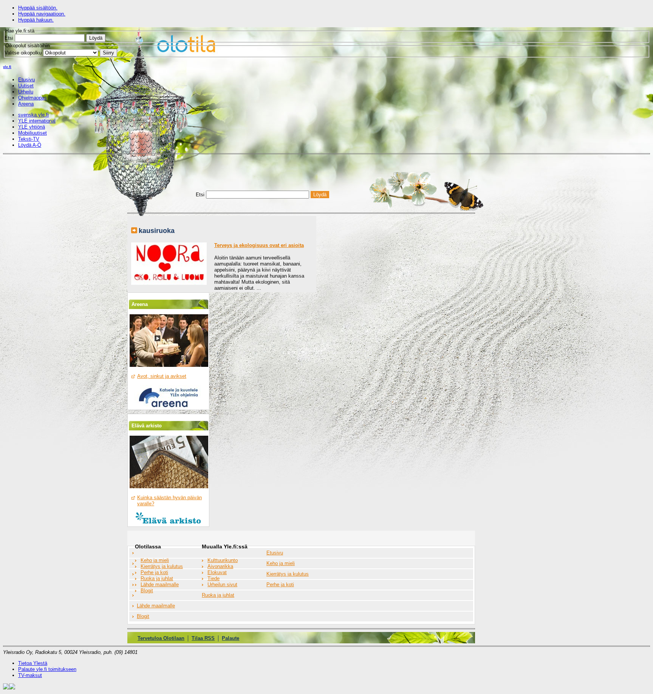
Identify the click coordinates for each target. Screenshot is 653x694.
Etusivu (274, 553)
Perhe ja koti (154, 572)
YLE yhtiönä (31, 127)
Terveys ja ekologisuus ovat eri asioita (259, 245)
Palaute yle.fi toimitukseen (47, 669)
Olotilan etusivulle (165, 183)
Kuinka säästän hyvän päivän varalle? (169, 500)
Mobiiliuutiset (32, 133)
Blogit (147, 590)
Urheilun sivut (222, 584)
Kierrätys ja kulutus (162, 566)
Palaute (230, 638)
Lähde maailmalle (160, 584)
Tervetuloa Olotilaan (161, 638)
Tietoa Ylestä (32, 663)
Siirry (108, 53)
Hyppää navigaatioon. (41, 14)
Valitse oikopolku (23, 53)
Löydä (95, 38)
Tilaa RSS (203, 638)
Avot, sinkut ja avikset (161, 376)
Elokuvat (217, 572)
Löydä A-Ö (29, 145)
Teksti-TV (28, 139)
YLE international (37, 121)
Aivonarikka (220, 566)
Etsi (9, 38)
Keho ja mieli (155, 560)
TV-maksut (30, 675)
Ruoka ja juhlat (157, 578)
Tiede (213, 578)
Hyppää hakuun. (36, 20)
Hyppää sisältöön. (37, 8)
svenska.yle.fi (33, 115)
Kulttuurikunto (222, 560)
